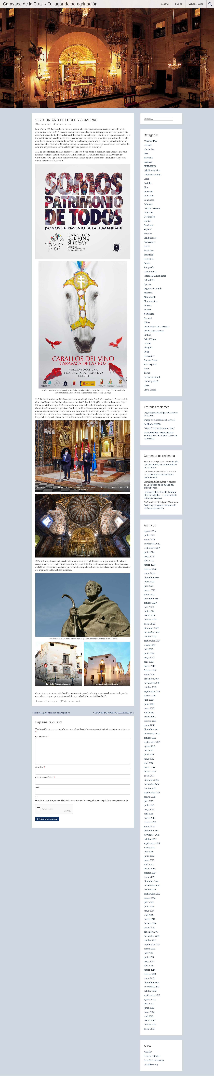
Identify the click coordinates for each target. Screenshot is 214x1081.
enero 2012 (149, 1029)
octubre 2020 (150, 603)
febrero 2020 (150, 619)
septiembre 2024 (152, 548)
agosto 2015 (149, 847)
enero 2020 (149, 624)
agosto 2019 (149, 645)
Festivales (148, 250)
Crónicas (148, 204)
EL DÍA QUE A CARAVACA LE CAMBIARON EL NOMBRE (161, 464)
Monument (149, 297)
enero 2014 (149, 927)
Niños (147, 322)
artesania (148, 157)
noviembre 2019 (152, 632)
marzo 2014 (149, 919)
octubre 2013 (150, 940)
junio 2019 (149, 653)
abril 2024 (149, 560)
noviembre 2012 (152, 986)
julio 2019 (148, 649)
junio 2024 (149, 552)
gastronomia (150, 271)
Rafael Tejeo (150, 339)
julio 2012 (148, 1003)
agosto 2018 (149, 695)
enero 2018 (149, 725)
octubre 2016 (150, 788)
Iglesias (147, 284)
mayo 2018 (149, 708)
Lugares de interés (153, 288)
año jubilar (149, 149)
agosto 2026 (150, 531)
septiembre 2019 (152, 641)
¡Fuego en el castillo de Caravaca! (159, 420)
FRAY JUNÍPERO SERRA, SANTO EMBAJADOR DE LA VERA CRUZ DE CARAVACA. (160, 435)
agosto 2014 (149, 898)
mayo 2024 (149, 556)
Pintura (147, 335)
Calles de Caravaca (152, 174)
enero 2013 (149, 978)
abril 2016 (148, 813)
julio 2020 (149, 607)
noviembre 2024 (152, 543)
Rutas (146, 352)
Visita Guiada (150, 389)
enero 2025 (149, 539)
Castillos (148, 183)
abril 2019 (148, 662)
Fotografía (149, 267)
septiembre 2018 (152, 691)
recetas (147, 343)
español (41, 701)
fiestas (147, 263)
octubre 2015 (150, 839)
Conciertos (149, 195)
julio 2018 (148, 700)
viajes (146, 385)
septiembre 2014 (152, 894)
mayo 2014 (149, 911)
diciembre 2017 (151, 729)
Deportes (148, 212)
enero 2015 (149, 877)
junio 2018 (149, 704)
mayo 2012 (149, 1012)
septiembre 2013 (152, 944)
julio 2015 (148, 851)
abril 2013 (148, 965)
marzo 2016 (149, 818)
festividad (148, 254)
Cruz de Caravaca (152, 208)
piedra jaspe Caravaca (154, 330)
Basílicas (148, 162)
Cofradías (148, 191)
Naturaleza (149, 314)
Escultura (148, 225)
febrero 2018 (150, 721)
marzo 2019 (149, 666)
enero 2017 (149, 776)
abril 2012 (148, 1016)
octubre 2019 (150, 636)
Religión (148, 347)
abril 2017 (148, 763)
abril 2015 (148, 864)
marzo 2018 (149, 716)
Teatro (147, 373)
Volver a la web (196, 4)
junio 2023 (149, 581)
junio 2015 (149, 856)
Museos (147, 305)
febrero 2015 (150, 873)
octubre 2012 (150, 991)
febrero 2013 (150, 974)
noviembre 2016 (152, 784)
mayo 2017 (149, 759)
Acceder (148, 1052)
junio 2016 (149, 805)
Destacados (149, 217)
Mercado (148, 292)
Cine (146, 187)
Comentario (42, 736)
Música (147, 309)
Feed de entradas (152, 1056)
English (178, 4)
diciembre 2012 (151, 982)
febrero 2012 (150, 1024)
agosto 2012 (149, 999)
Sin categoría (51, 701)
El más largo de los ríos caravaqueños (51, 712)
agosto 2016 (149, 797)
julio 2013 (148, 953)
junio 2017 (149, 754)
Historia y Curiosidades (155, 276)
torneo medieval (152, 377)
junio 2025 (149, 535)
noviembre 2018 (152, 683)
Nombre (40, 767)
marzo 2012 (149, 1020)
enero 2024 (149, 573)
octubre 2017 (150, 738)
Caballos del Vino (152, 170)
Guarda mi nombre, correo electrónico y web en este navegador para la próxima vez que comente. (81, 800)
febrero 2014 (150, 923)
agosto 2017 (149, 746)
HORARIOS (149, 280)
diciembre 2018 (151, 678)
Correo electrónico (45, 777)
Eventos (148, 233)
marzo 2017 (149, 767)
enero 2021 (149, 594)
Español (165, 4)
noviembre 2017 (151, 733)
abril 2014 (148, 915)
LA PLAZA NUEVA (152, 424)
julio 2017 (148, 750)
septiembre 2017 (152, 742)
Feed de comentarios (154, 1060)
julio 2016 (148, 801)
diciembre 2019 (151, 628)
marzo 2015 (149, 868)
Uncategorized (151, 381)
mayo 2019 (149, 657)
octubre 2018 (150, 687)
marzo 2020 (150, 615)
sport (146, 368)
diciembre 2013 (151, 932)
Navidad (148, 318)
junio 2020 (149, 611)
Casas (146, 179)
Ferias (146, 246)
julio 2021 (148, 586)
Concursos (149, 200)
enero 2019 (149, 674)
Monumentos (150, 301)
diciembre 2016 (151, 780)
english (147, 221)
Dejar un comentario (72, 701)
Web (37, 787)
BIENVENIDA (150, 166)
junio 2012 (149, 1008)
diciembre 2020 (151, 598)
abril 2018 (148, 712)
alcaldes (147, 145)
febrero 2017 (150, 771)
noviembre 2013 (151, 936)
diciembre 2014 (151, 881)
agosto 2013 (149, 948)
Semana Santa (150, 360)
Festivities (149, 259)
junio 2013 (149, 957)
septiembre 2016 (152, 792)
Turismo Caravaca (63, 124)
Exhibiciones (150, 238)
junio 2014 (149, 906)
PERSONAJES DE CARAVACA (157, 326)
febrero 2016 (150, 822)
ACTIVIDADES (150, 141)
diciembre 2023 (151, 577)
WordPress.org (151, 1064)
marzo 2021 (149, 590)
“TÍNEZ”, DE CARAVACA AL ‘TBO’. (159, 428)
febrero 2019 (150, 670)
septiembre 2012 (152, 995)
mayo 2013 (149, 961)
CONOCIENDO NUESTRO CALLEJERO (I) (113, 712)
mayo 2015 (149, 860)
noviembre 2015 (151, 835)
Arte (146, 153)
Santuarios (149, 356)
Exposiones (149, 242)
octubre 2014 (150, 889)
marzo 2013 (149, 970)
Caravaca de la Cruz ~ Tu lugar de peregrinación (50, 4)
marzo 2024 (149, 565)
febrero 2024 (150, 569)
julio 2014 (148, 902)
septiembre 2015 (152, 843)
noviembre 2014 (152, 885)
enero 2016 (149, 826)
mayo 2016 (149, 809)
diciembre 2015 (151, 830)
